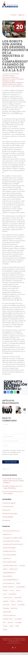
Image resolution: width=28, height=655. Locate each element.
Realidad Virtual (7, 619)
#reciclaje (22, 565)
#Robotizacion (6, 86)
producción (14, 608)
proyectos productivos (9, 615)
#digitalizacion (6, 79)
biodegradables (20, 587)
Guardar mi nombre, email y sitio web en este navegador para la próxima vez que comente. (13, 452)
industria (19, 601)
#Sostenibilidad (7, 576)
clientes (18, 590)
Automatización (14, 74)
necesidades (21, 604)
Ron (4, 622)
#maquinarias (19, 82)
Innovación (5, 75)
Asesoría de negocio (9, 503)
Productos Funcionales (10, 513)
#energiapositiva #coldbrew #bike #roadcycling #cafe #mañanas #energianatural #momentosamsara (13, 541)
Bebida (18, 583)
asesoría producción (8, 583)
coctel (4, 594)
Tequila (5, 626)
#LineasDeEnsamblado (8, 82)
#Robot (19, 84)
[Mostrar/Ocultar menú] (24, 4)
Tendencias (6, 520)
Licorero (13, 604)
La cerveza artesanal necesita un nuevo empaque (13, 492)
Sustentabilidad (8, 517)
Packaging (6, 608)
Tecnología (18, 622)
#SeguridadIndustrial (17, 86)
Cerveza (11, 590)
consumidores (12, 594)
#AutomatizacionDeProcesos (10, 77)
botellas (5, 590)
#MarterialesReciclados (9, 562)
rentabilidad (17, 619)
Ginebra (12, 601)
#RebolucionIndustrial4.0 (9, 84)
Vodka (17, 626)
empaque (5, 601)
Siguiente (21, 15)
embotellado (17, 597)
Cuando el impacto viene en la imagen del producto (12, 487)
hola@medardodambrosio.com (14, 643)
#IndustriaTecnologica (17, 79)
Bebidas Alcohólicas (8, 587)
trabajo (11, 626)
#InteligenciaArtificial (8, 81)
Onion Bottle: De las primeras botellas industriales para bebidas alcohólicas (13, 480)
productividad (7, 612)
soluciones (10, 622)
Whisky (5, 629)
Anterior (14, 15)
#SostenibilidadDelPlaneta (10, 580)
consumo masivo (7, 597)
